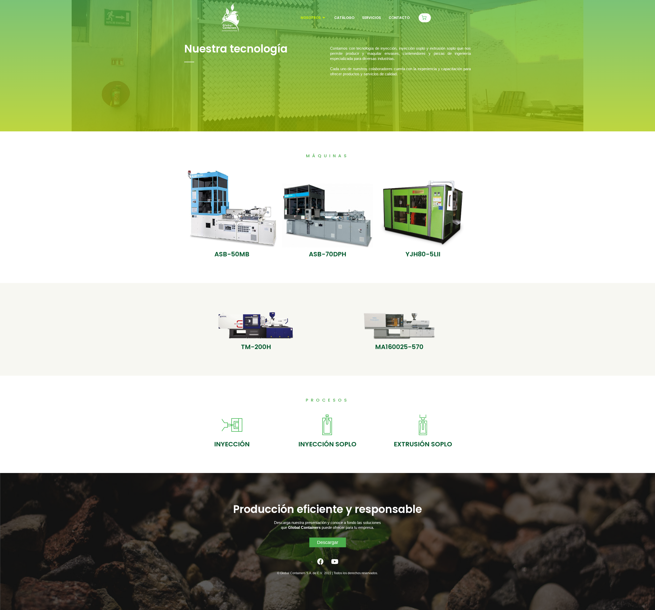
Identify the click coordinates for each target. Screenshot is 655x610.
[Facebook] (320, 561)
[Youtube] (334, 561)
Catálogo (344, 17)
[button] (425, 17)
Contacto (399, 17)
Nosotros (311, 17)
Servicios (371, 17)
